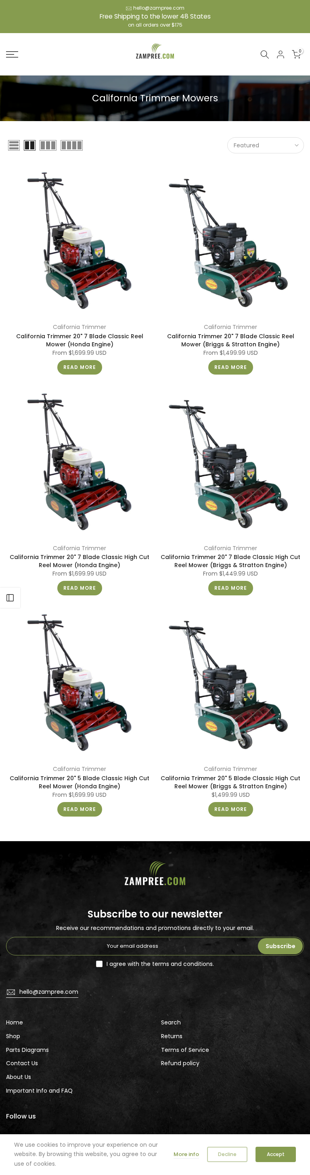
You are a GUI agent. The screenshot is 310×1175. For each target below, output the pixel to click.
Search (171, 1022)
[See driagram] (10, 598)
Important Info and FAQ (39, 1091)
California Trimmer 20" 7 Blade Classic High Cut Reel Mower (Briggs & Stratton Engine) (230, 561)
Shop (13, 1036)
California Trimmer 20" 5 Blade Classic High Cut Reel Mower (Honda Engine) (79, 782)
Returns (171, 1036)
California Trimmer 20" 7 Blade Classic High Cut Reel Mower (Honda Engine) (79, 561)
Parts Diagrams (27, 1050)
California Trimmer (79, 327)
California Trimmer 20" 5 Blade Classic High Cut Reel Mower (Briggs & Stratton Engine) (230, 782)
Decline (227, 1154)
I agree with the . (160, 964)
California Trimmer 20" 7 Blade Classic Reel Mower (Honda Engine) (79, 340)
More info (186, 1154)
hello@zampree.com (158, 7)
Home (14, 1022)
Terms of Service (185, 1050)
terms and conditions (182, 964)
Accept (276, 1154)
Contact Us (22, 1063)
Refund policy (180, 1063)
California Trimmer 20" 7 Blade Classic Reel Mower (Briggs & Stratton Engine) (230, 340)
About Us (18, 1077)
